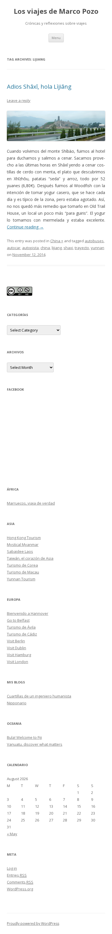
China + (56, 240)
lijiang (57, 247)
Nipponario (16, 703)
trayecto (82, 247)
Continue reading (25, 227)
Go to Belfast (18, 620)
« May (12, 833)
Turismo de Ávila (21, 627)
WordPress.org (20, 889)
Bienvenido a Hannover (27, 613)
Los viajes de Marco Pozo (56, 11)
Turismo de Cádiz (22, 634)
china (45, 247)
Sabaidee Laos (20, 551)
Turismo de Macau (23, 572)
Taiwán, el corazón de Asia (30, 558)
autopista (30, 247)
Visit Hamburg (19, 654)
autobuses (94, 240)
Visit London (17, 661)
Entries (17, 875)
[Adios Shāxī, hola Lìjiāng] (56, 126)
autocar (13, 247)
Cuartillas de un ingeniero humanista (39, 696)
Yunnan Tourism (21, 579)
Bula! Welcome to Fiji (24, 737)
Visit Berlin (16, 641)
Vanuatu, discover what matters (34, 744)
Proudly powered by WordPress (33, 923)
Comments (20, 882)
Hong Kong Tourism (24, 537)
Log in (12, 868)
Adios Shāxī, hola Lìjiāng (39, 86)
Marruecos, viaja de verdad (31, 503)
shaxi (68, 247)
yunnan (97, 247)
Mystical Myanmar (22, 544)
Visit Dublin (16, 647)
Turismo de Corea (22, 565)
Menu (56, 38)
